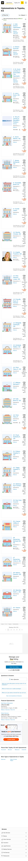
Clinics (21, 544)
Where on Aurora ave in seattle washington (11, 688)
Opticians (22, 304)
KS (6, 624)
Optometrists (16, 29)
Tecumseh (3, 749)
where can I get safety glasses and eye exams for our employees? (14, 684)
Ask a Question (15, 679)
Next (22, 630)
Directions (15, 32)
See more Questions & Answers (14, 695)
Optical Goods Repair (13, 760)
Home (2, 624)
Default (23, 15)
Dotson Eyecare (5, 713)
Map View (6, 15)
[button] (26, 2)
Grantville (24, 749)
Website (15, 31)
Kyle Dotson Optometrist (7, 703)
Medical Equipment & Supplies (14, 716)
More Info (15, 33)
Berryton (10, 749)
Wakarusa (17, 749)
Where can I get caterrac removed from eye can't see (14, 692)
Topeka (9, 624)
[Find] (22, 2)
